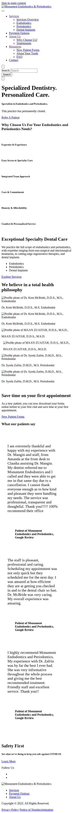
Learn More (8, 761)
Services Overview (27, 19)
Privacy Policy (10, 809)
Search (5, 70)
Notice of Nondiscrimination (36, 809)
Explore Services (11, 276)
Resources (15, 46)
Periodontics (23, 26)
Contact (13, 60)
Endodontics (23, 23)
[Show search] (2, 66)
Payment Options (19, 33)
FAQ (19, 56)
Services (14, 16)
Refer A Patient (10, 117)
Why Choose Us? (26, 39)
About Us (15, 36)
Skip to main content (13, 3)
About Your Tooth (27, 53)
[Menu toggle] (2, 10)
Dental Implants (25, 29)
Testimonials (23, 43)
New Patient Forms (27, 50)
